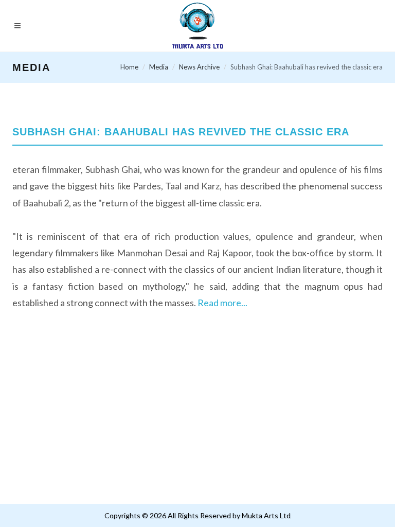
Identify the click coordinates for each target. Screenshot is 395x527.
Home (129, 67)
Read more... (222, 302)
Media (158, 67)
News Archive (199, 67)
